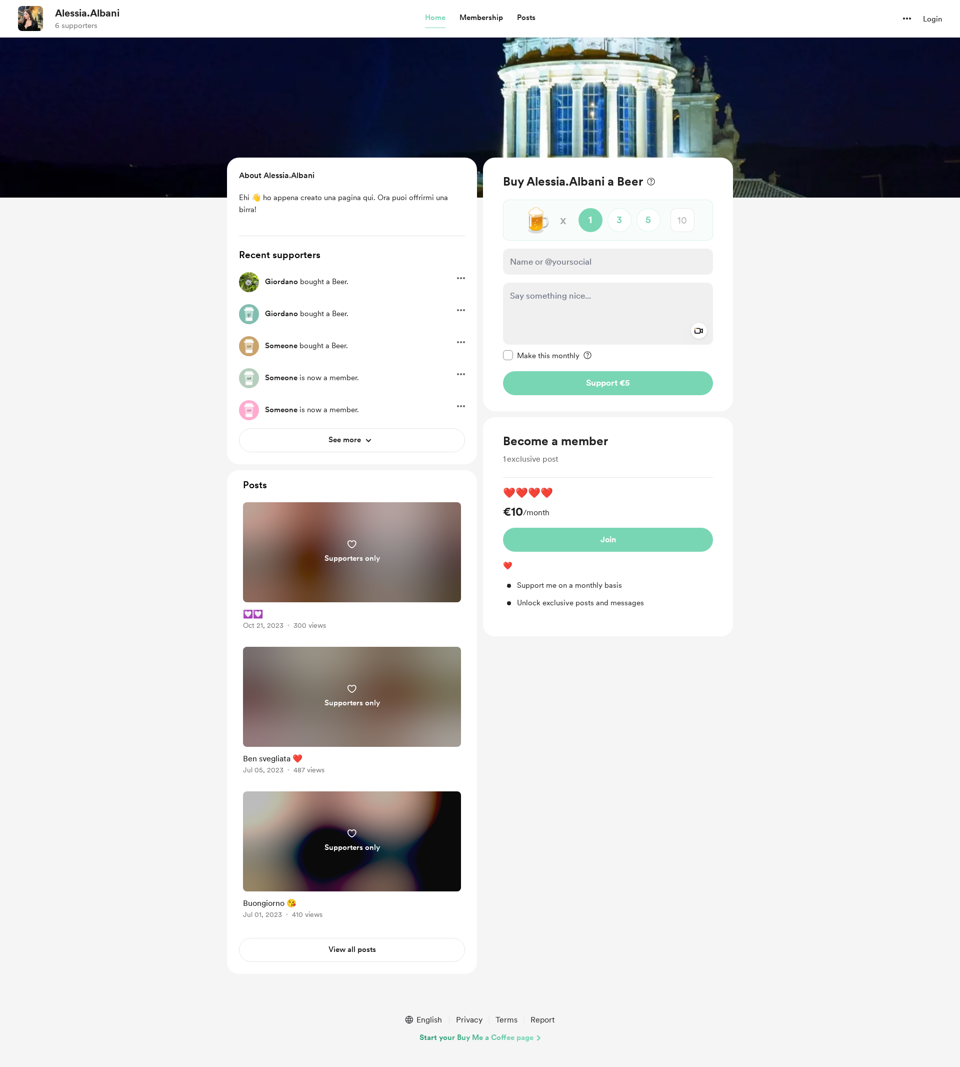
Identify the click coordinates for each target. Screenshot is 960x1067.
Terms (507, 1019)
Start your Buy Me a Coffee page (477, 1037)
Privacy (469, 1019)
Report (542, 1019)
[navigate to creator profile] (30, 18)
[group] (608, 547)
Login (932, 19)
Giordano (281, 281)
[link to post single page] (352, 567)
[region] (608, 284)
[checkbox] (541, 355)
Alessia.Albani (87, 13)
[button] (435, 18)
